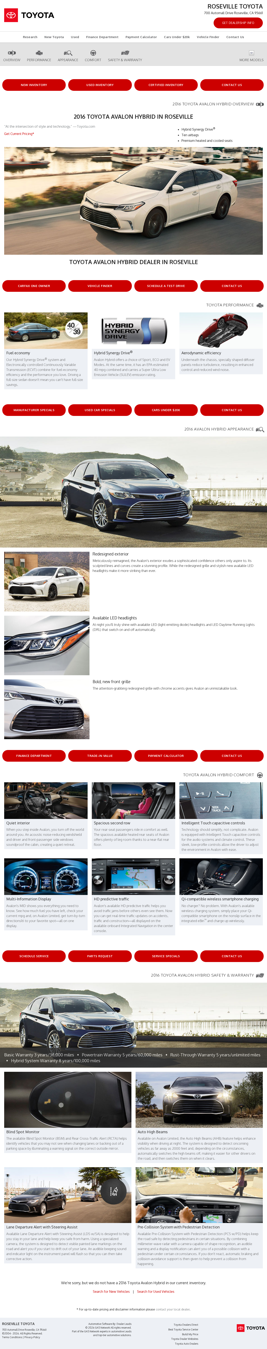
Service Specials (166, 956)
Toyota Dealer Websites (184, 1338)
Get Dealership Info (238, 23)
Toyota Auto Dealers (186, 1343)
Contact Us (235, 37)
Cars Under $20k (177, 37)
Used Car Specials (100, 410)
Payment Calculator (141, 37)
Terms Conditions (12, 1337)
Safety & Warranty (125, 60)
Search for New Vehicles (111, 1291)
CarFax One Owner (34, 286)
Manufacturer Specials (34, 410)
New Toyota (54, 37)
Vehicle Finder (208, 37)
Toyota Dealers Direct (186, 1324)
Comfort (93, 60)
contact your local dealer (173, 1309)
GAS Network (91, 1331)
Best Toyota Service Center (183, 1329)
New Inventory (34, 85)
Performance (39, 60)
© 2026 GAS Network (97, 1327)
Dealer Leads (124, 1323)
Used (75, 37)
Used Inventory (99, 85)
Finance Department (102, 37)
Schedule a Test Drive (166, 286)
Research (30, 37)
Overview (11, 60)
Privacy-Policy (32, 1337)
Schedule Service (34, 956)
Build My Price (190, 1334)
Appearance (68, 60)
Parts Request (100, 956)
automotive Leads (121, 1331)
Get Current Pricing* (19, 134)
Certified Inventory (166, 85)
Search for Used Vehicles (155, 1291)
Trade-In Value (100, 755)
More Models (251, 60)
